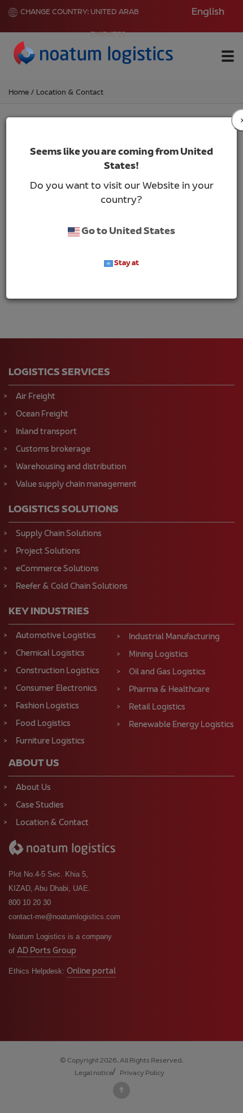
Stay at (126, 263)
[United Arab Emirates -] (93, 55)
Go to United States (127, 232)
